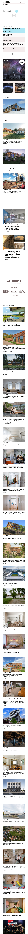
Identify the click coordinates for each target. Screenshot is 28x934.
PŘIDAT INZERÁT (22, 11)
